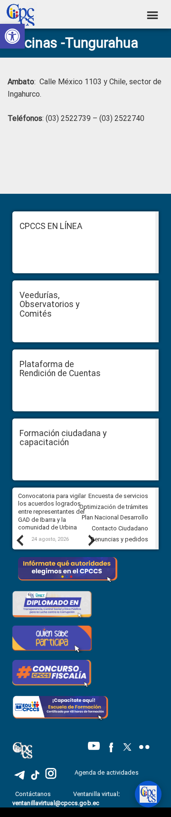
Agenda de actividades (107, 772)
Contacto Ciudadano (120, 528)
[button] (12, 36)
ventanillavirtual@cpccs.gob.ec (55, 803)
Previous (19, 540)
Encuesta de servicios (118, 495)
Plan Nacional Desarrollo (115, 517)
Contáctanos (33, 793)
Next (91, 540)
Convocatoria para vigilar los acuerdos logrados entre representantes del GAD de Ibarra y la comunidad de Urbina (52, 511)
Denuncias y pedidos (119, 539)
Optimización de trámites (113, 506)
